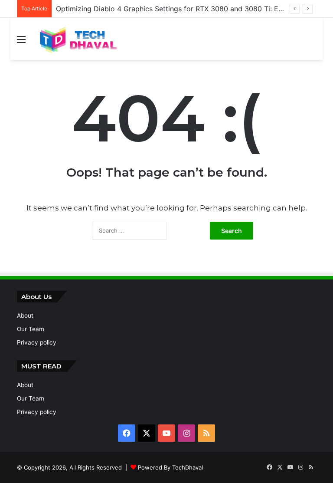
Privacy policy (36, 342)
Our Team (30, 328)
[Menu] (21, 42)
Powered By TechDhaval (170, 467)
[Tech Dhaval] (77, 39)
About (25, 315)
